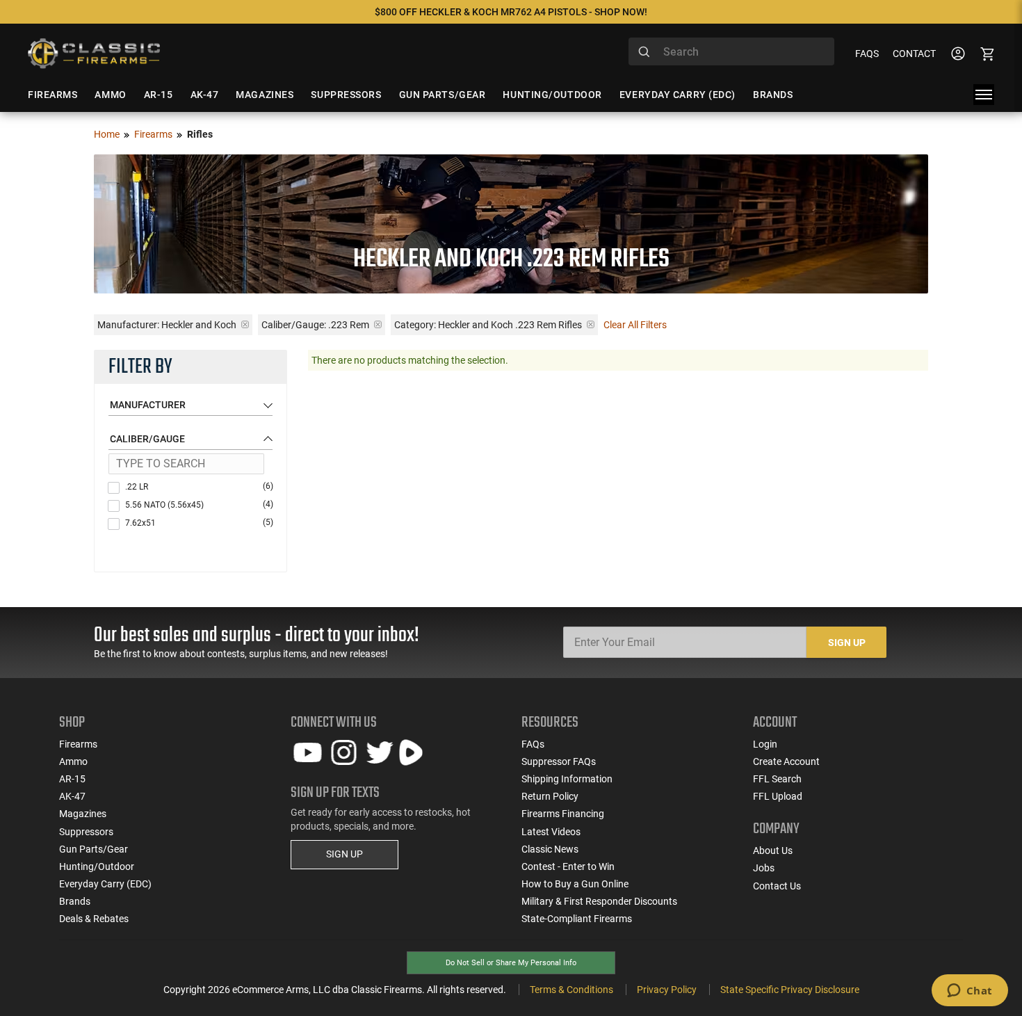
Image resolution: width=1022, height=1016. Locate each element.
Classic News (549, 849)
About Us (773, 850)
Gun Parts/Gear (93, 849)
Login (765, 744)
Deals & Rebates (94, 918)
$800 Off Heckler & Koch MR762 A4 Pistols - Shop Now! (511, 11)
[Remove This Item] (245, 324)
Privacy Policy (667, 989)
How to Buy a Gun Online (574, 883)
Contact (914, 53)
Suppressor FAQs (558, 761)
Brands (74, 901)
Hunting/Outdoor (96, 866)
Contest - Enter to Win (568, 866)
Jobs (763, 867)
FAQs (867, 53)
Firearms (153, 134)
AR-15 (72, 778)
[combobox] (731, 51)
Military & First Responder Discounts (599, 901)
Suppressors (86, 831)
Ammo (73, 761)
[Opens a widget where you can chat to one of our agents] (969, 991)
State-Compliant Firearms (576, 918)
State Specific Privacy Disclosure (789, 989)
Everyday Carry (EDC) (105, 883)
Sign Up (847, 642)
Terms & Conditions (571, 989)
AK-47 (72, 796)
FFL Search (777, 778)
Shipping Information (567, 778)
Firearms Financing (562, 813)
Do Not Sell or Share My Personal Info (511, 962)
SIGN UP (344, 854)
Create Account (786, 761)
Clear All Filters (635, 324)
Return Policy (549, 796)
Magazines (82, 813)
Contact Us (777, 886)
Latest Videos (551, 831)
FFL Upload (777, 796)
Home (107, 134)
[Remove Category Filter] (590, 324)
